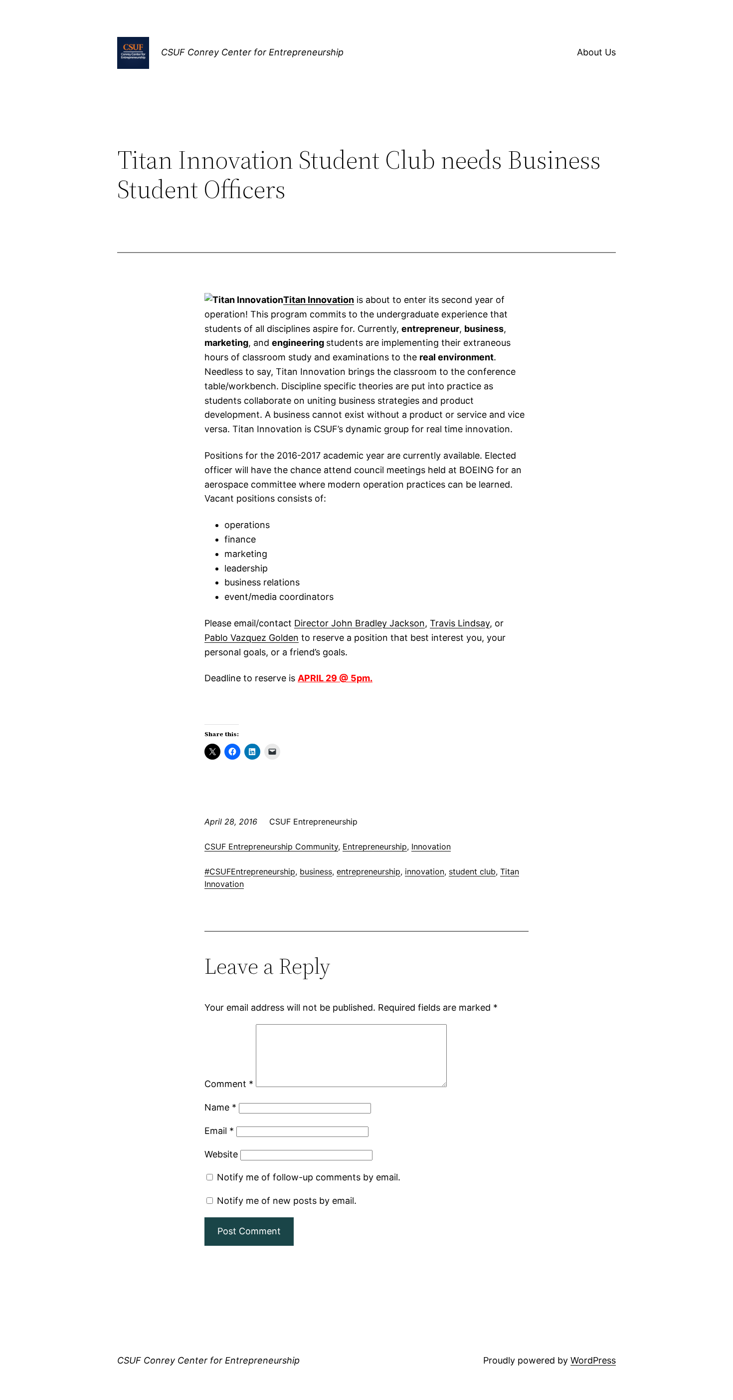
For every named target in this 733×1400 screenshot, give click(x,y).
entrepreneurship (368, 871)
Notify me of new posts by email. (287, 1200)
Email (219, 1130)
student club (472, 871)
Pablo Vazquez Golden (251, 637)
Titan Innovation (318, 299)
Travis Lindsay (460, 623)
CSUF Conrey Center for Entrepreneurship (252, 52)
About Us (596, 52)
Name (220, 1107)
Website (221, 1154)
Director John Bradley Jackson (359, 623)
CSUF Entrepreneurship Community (271, 846)
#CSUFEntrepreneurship (249, 871)
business (316, 871)
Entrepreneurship (375, 846)
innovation (424, 871)
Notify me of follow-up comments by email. (308, 1177)
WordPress (593, 1360)
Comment (228, 1084)
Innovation (431, 846)
